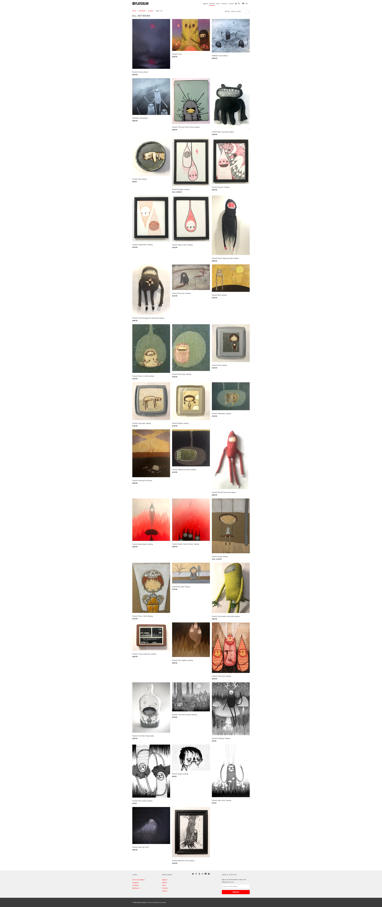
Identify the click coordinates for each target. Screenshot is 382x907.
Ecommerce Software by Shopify (156, 902)
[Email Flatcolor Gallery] (209, 874)
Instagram (135, 882)
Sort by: (227, 11)
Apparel (205, 4)
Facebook (135, 885)
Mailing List (135, 888)
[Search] (239, 4)
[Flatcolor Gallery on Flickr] (202, 874)
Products (224, 4)
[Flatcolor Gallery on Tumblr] (199, 874)
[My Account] (236, 4)
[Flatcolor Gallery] (146, 3)
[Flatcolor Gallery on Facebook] (196, 874)
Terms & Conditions (138, 880)
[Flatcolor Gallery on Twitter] (193, 874)
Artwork (212, 4)
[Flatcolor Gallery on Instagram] (206, 874)
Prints (218, 4)
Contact (231, 4)
